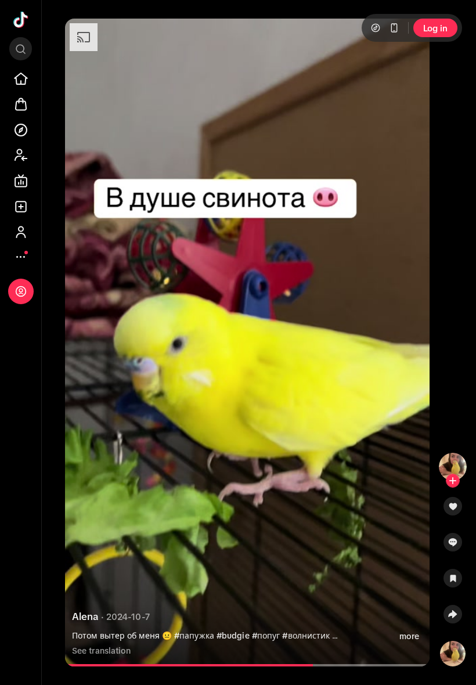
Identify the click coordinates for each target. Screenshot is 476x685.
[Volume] (84, 37)
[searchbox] (20, 48)
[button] (452, 510)
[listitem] (21, 79)
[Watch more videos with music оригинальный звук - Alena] (453, 651)
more (409, 636)
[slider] (201, 665)
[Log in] (21, 291)
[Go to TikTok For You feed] (20, 20)
